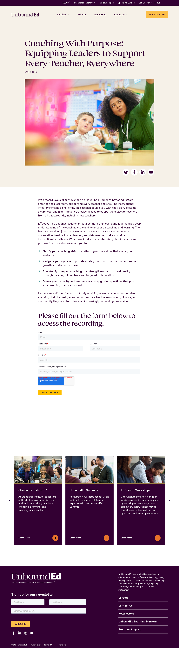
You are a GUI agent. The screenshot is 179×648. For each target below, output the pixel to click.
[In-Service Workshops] (141, 469)
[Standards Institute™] (38, 469)
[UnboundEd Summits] (89, 469)
